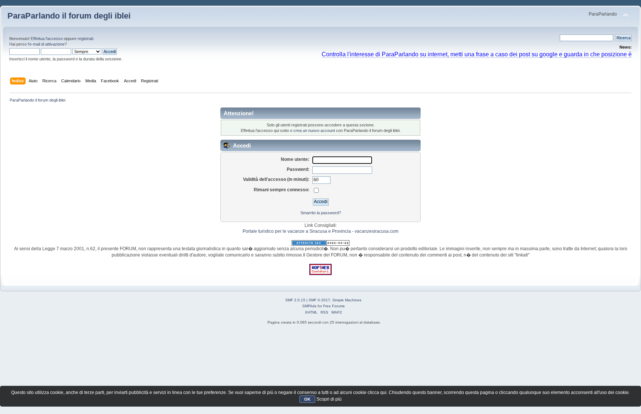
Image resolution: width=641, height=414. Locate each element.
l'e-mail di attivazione (46, 44)
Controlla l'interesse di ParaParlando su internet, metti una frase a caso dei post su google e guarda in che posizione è (477, 54)
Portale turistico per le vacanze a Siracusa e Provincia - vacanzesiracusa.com (320, 231)
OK (307, 399)
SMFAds (309, 306)
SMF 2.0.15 (295, 300)
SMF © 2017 (319, 300)
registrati (85, 38)
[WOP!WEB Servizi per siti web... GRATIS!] (320, 273)
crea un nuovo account (314, 130)
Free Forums (334, 306)
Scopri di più (329, 399)
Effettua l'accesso (47, 38)
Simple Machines (346, 300)
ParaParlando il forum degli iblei (69, 15)
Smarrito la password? (320, 213)
